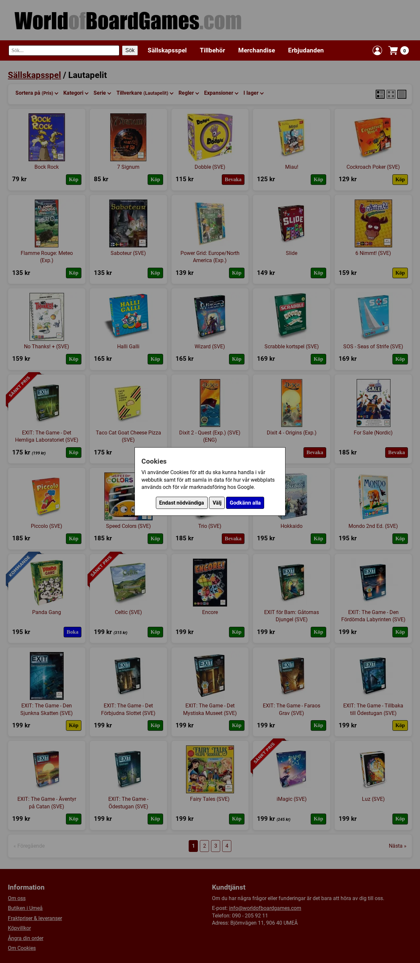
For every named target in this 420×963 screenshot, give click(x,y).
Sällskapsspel (167, 50)
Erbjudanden (306, 50)
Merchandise (256, 50)
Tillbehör (212, 50)
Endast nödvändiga (181, 503)
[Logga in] (377, 50)
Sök (130, 50)
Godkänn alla (245, 503)
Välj (217, 503)
